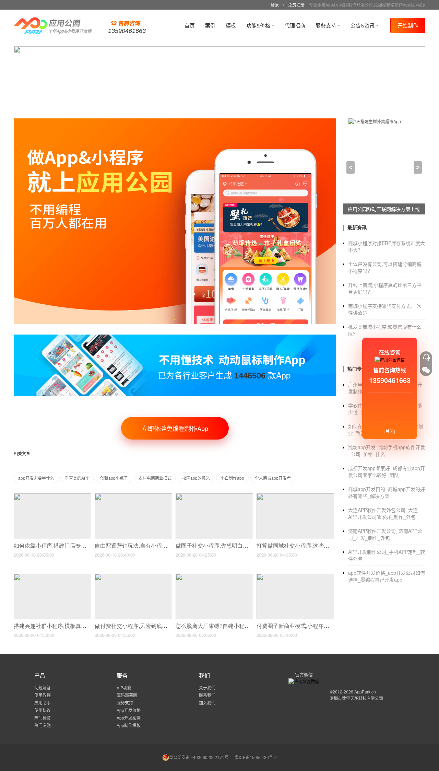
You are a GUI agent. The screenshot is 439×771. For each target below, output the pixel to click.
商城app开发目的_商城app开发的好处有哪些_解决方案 (386, 492)
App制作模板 (129, 725)
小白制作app (232, 478)
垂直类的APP (77, 478)
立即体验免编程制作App (175, 428)
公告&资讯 (363, 25)
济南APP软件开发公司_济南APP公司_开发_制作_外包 (385, 534)
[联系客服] (426, 357)
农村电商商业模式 (155, 478)
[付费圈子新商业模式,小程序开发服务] (295, 577)
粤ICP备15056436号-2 (256, 757)
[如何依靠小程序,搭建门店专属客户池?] (52, 496)
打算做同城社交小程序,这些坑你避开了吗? (309, 546)
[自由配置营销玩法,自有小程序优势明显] (133, 496)
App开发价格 (129, 710)
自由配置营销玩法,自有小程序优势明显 (143, 546)
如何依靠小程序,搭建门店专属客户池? (60, 546)
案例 (210, 25)
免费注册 (296, 5)
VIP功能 (124, 687)
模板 (231, 25)
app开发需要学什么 (36, 478)
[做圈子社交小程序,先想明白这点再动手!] (214, 496)
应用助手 (42, 702)
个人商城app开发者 (273, 478)
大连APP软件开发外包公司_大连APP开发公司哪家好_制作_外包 (383, 513)
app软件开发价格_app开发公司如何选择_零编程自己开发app (386, 576)
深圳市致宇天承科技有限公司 (356, 698)
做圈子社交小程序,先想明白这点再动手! (224, 546)
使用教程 (42, 695)
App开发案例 (129, 718)
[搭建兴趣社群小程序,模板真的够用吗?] (52, 577)
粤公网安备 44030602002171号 (198, 757)
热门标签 (42, 718)
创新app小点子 (114, 478)
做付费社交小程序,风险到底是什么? (139, 626)
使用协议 (42, 710)
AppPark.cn (365, 691)
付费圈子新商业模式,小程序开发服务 (302, 626)
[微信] (426, 370)
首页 (190, 25)
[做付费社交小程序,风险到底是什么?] (133, 577)
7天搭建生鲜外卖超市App (375, 209)
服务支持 (326, 25)
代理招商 (295, 25)
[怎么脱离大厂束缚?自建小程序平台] (214, 577)
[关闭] (389, 431)
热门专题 (42, 725)
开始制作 (408, 25)
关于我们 (207, 687)
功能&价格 (259, 25)
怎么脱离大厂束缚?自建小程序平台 (219, 626)
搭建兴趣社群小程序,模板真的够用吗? (60, 626)
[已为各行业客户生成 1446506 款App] (175, 337)
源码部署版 (127, 695)
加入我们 (207, 702)
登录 (275, 5)
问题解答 (42, 687)
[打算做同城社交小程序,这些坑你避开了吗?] (295, 496)
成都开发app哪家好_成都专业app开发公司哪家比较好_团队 (386, 471)
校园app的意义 (196, 478)
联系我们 (207, 695)
